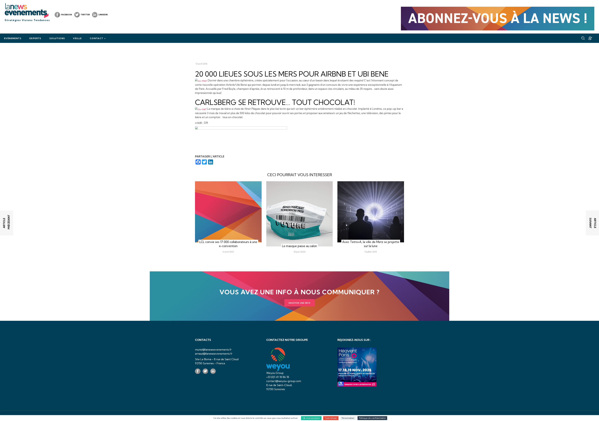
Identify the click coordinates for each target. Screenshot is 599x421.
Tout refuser (331, 418)
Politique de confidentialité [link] (372, 418)
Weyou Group (275, 373)
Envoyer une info (299, 303)
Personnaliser (348, 418)
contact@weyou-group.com (283, 381)
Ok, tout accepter (311, 418)
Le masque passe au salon (299, 246)
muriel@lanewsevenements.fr (213, 349)
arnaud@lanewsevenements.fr (213, 353)
